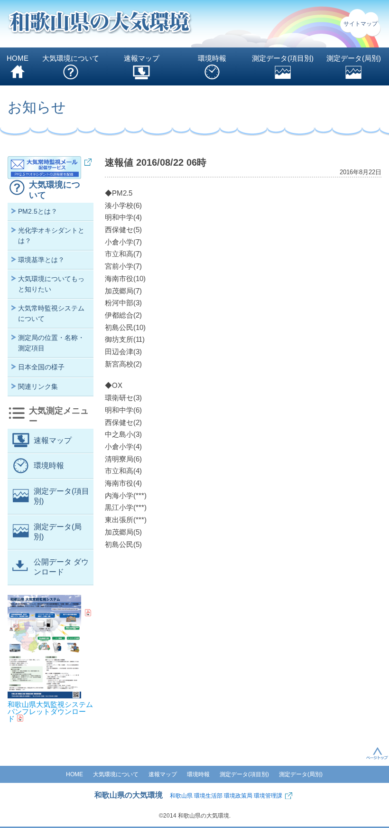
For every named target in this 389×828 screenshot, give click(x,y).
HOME (17, 58)
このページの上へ (377, 753)
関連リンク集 (38, 386)
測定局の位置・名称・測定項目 (51, 342)
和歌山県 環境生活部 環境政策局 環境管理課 (226, 795)
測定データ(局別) (353, 58)
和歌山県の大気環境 (128, 795)
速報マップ (141, 58)
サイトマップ (360, 23)
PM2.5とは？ (37, 211)
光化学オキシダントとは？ (51, 235)
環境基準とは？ (41, 259)
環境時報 (212, 58)
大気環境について (70, 58)
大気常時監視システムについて (51, 313)
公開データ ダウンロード (61, 567)
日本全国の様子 (41, 367)
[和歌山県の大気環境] (100, 24)
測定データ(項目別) (283, 58)
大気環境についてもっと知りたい (51, 283)
